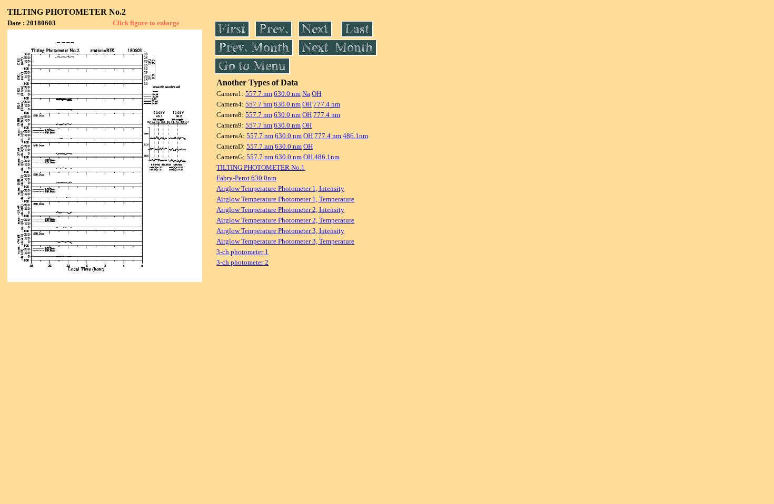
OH (316, 94)
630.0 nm (287, 94)
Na (306, 94)
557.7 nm (258, 94)
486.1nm (355, 136)
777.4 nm (326, 104)
